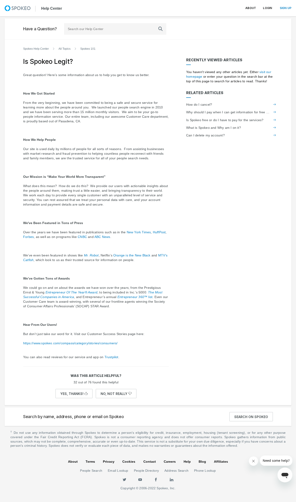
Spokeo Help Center (36, 48)
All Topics (65, 48)
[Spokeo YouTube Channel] (140, 479)
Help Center (51, 8)
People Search (91, 470)
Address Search (176, 470)
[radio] (74, 393)
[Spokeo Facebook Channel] (156, 479)
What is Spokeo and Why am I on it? (213, 127)
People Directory (146, 470)
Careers (170, 461)
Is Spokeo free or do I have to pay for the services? (224, 120)
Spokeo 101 (88, 48)
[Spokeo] (18, 8)
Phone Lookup (205, 470)
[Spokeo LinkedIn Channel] (172, 479)
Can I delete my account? (205, 135)
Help (187, 461)
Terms (90, 461)
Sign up (285, 8)
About (250, 8)
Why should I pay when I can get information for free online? (227, 112)
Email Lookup (118, 470)
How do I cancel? (199, 104)
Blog (202, 461)
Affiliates (221, 461)
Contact (149, 461)
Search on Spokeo (251, 417)
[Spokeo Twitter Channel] (124, 479)
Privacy (108, 461)
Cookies (128, 461)
